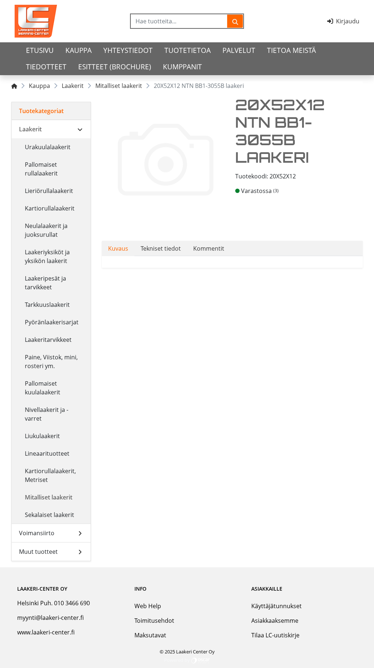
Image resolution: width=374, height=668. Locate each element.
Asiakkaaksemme (274, 621)
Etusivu (40, 50)
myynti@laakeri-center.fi (50, 618)
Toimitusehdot (154, 621)
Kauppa (78, 50)
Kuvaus (118, 248)
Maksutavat (150, 635)
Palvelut (238, 50)
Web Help (147, 606)
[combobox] (179, 21)
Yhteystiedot (128, 50)
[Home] (14, 86)
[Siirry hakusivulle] (235, 21)
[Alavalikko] (80, 129)
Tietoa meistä (291, 50)
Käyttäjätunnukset (276, 606)
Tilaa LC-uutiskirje (275, 635)
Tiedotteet (46, 67)
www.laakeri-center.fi (46, 632)
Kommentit (208, 248)
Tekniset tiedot (161, 248)
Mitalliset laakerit (118, 86)
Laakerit (73, 86)
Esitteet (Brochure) (114, 67)
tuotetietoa (187, 50)
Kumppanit (182, 67)
